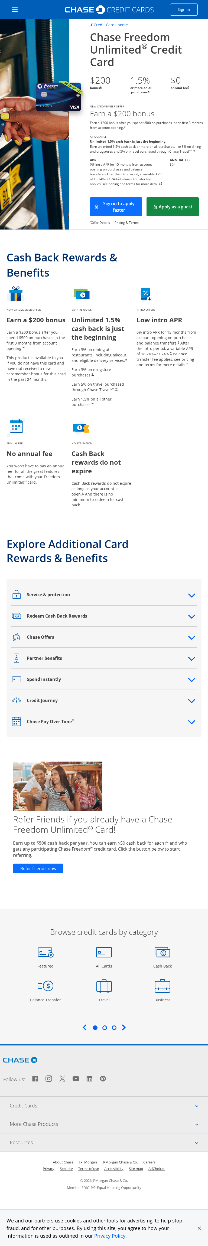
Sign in (188, 9)
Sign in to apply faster (122, 207)
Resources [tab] (109, 1142)
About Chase (63, 1162)
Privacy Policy (109, 1235)
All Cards (104, 966)
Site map (136, 1168)
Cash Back (162, 966)
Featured (46, 966)
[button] (199, 1228)
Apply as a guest (179, 208)
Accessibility (113, 1168)
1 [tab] (95, 1027)
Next (124, 1027)
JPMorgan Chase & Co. (120, 1162)
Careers (149, 1162)
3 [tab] (114, 1027)
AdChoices (156, 1168)
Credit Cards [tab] (109, 1105)
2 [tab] (104, 1027)
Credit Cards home (111, 25)
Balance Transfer (45, 999)
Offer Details (100, 222)
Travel (106, 999)
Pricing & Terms (127, 222)
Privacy (48, 1168)
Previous (84, 1027)
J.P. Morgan (88, 1162)
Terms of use (88, 1168)
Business (163, 999)
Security (66, 1168)
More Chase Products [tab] (109, 1123)
